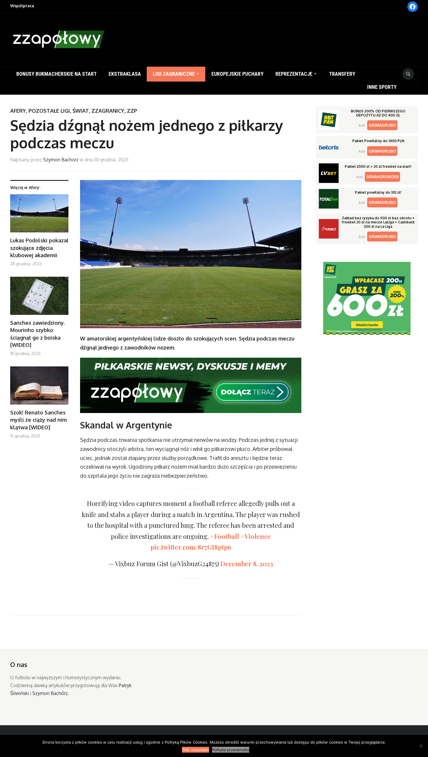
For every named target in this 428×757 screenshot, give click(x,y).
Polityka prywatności (230, 749)
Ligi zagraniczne (174, 74)
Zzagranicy (107, 110)
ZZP (132, 110)
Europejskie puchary (237, 74)
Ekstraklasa (125, 74)
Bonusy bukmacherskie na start (56, 74)
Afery (18, 110)
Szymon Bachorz (61, 160)
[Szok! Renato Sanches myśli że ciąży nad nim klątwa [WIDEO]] (39, 387)
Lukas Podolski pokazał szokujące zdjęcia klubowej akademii (39, 247)
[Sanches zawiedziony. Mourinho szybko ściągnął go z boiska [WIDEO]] (39, 298)
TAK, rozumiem (195, 749)
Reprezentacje (293, 74)
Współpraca (22, 5)
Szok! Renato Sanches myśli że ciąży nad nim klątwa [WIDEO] (38, 419)
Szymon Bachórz (50, 693)
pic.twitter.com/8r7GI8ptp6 (191, 547)
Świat (80, 110)
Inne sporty (382, 87)
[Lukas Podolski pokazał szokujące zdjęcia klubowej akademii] (39, 215)
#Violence (255, 536)
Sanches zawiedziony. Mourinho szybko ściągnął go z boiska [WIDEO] (37, 334)
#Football (224, 536)
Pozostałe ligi (49, 110)
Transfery (342, 74)
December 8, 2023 (246, 563)
